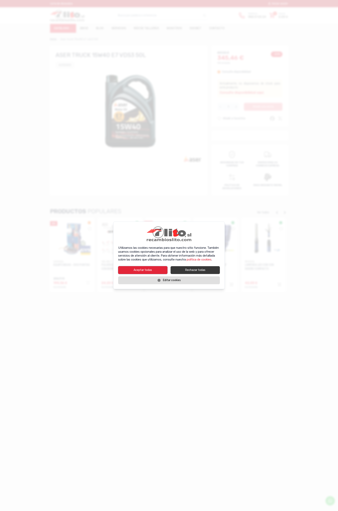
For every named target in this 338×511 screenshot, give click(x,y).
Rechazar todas (195, 270)
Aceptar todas (143, 270)
